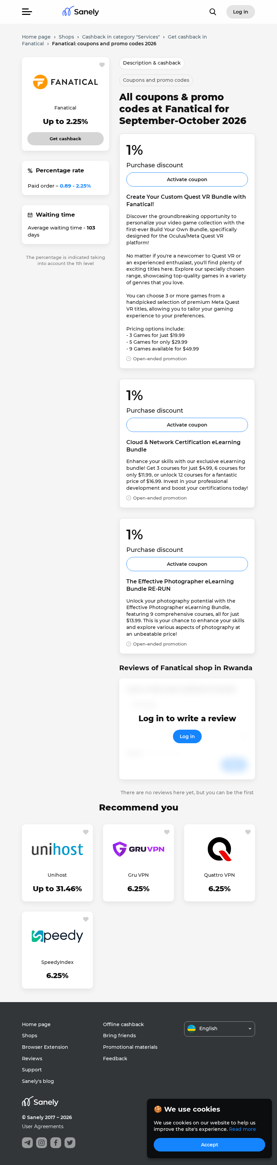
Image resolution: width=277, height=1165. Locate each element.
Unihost (57, 875)
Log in (187, 736)
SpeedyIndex (57, 962)
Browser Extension (45, 1047)
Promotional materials (130, 1047)
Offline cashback (123, 1024)
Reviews (32, 1058)
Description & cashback (152, 63)
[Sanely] (80, 12)
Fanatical (65, 108)
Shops (29, 1036)
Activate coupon (187, 179)
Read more (242, 1129)
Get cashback (66, 136)
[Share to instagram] (41, 1142)
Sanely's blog (38, 1081)
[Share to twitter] (70, 1142)
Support (32, 1070)
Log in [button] (240, 12)
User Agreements (43, 1126)
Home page (36, 1024)
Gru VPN (138, 875)
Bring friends (119, 1036)
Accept (209, 1145)
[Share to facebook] (55, 1142)
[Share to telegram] (27, 1142)
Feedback (115, 1058)
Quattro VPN (219, 875)
